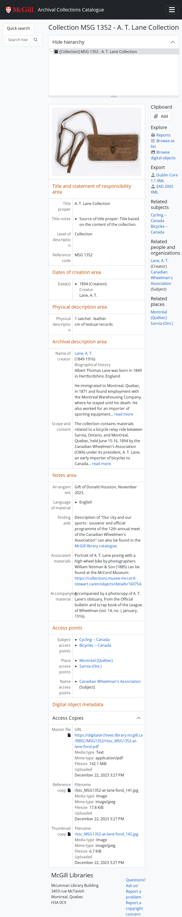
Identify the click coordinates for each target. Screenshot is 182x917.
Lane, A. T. (83, 353)
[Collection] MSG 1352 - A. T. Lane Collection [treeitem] (98, 51)
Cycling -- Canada (94, 639)
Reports (163, 135)
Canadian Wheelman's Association (110, 681)
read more (123, 414)
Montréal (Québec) (96, 660)
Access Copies (68, 718)
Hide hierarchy (68, 42)
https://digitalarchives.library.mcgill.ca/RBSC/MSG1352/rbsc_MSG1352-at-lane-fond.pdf (109, 741)
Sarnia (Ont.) (90, 666)
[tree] (114, 72)
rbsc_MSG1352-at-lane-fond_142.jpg (106, 834)
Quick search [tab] (18, 28)
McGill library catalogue (96, 545)
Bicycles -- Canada (95, 645)
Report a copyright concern (134, 908)
